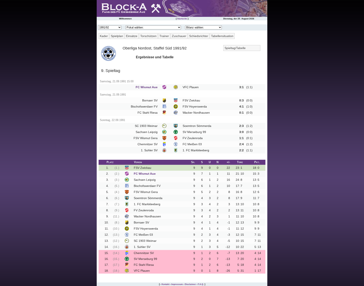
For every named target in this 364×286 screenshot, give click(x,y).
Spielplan (117, 36)
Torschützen (148, 36)
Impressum (177, 284)
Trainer (164, 36)
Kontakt (165, 284)
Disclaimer (190, 284)
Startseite (182, 18)
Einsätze (131, 36)
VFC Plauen (191, 87)
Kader (104, 36)
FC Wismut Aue (147, 87)
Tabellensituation (222, 36)
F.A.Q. (201, 284)
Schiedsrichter (198, 36)
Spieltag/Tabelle (235, 48)
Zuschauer (179, 36)
